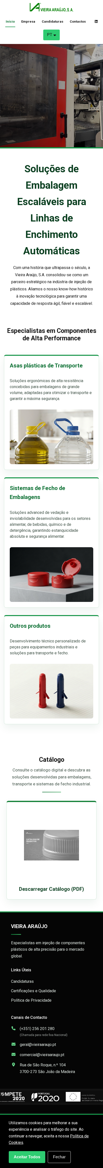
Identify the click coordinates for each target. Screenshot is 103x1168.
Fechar (59, 1157)
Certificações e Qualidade (33, 990)
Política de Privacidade (31, 1000)
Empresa (28, 21)
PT (49, 35)
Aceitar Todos (27, 1157)
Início (10, 21)
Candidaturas (52, 21)
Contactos (78, 21)
